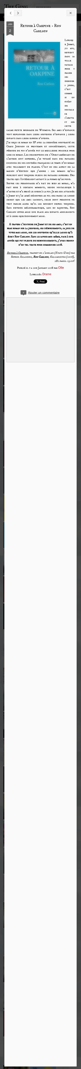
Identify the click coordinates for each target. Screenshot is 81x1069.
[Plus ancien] (18, 13)
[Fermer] (71, 13)
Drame (46, 274)
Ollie (61, 267)
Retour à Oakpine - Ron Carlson (40, 28)
